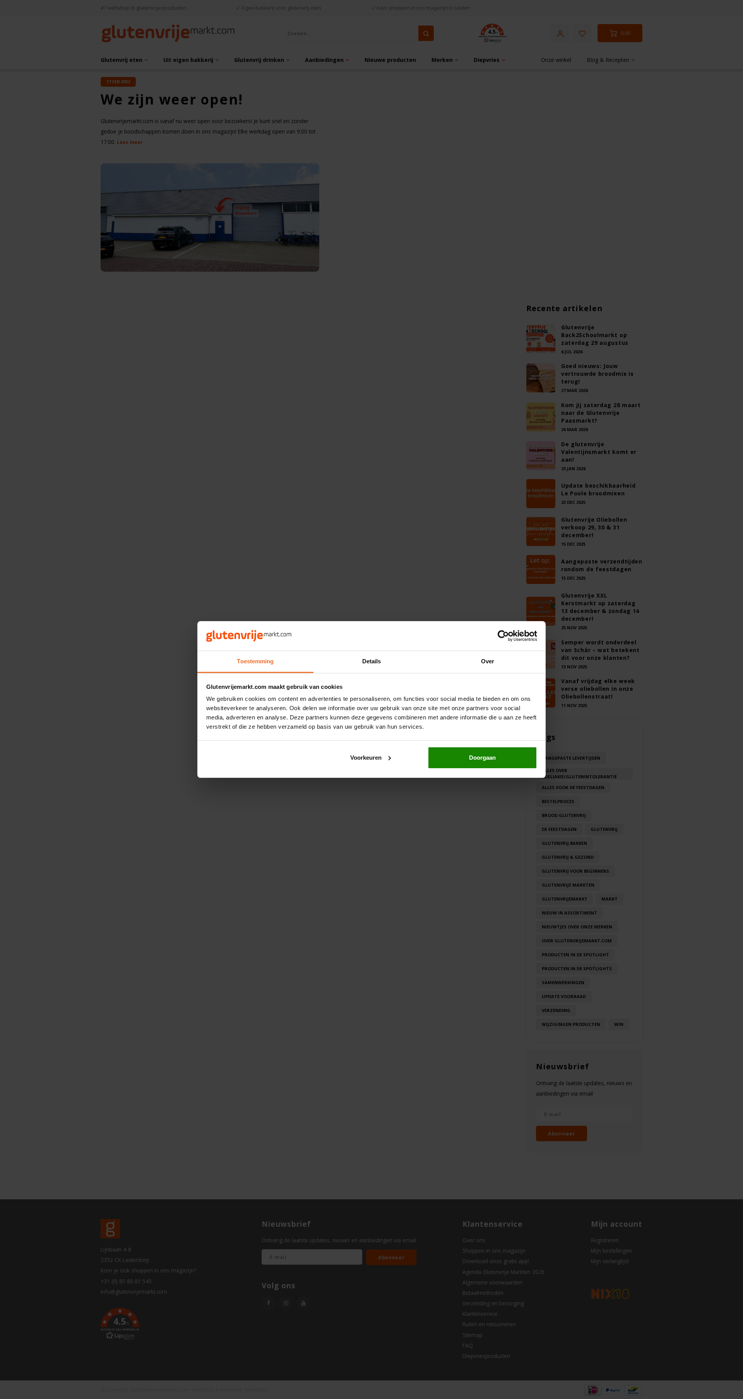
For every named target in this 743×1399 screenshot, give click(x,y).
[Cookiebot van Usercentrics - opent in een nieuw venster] (503, 636)
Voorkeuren (366, 757)
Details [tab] (371, 661)
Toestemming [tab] (255, 661)
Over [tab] (487, 661)
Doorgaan (482, 757)
